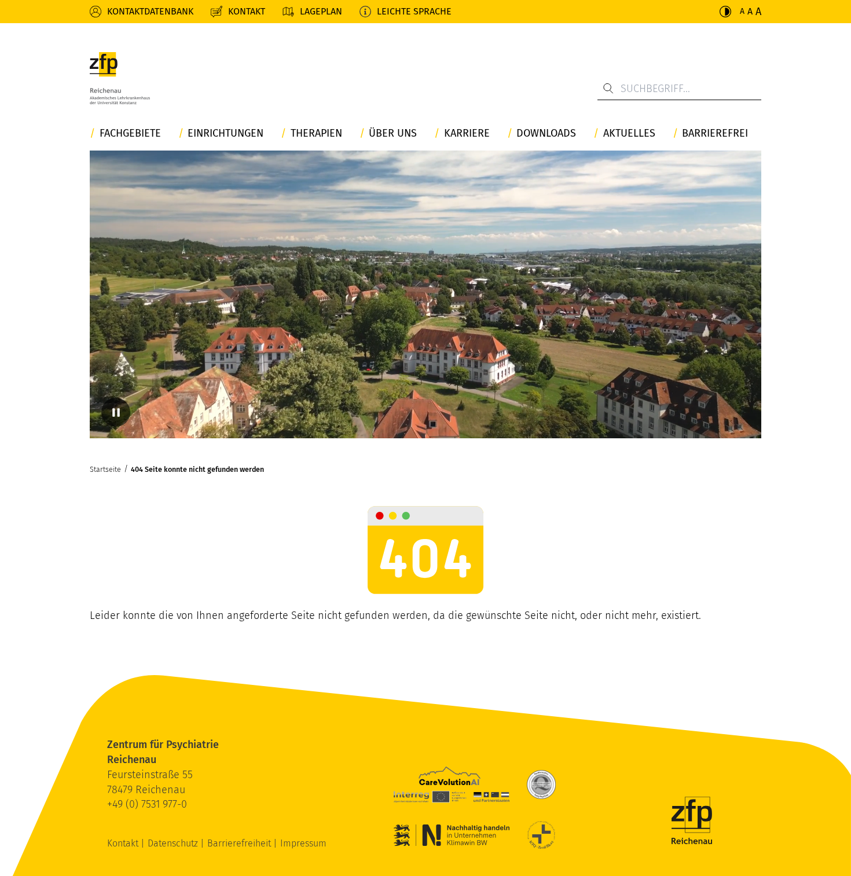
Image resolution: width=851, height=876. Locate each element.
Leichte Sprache (414, 11)
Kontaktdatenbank (150, 11)
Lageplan (321, 11)
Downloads (546, 133)
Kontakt (246, 11)
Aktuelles (629, 133)
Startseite (105, 469)
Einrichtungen (225, 133)
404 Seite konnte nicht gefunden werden (197, 469)
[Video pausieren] (115, 412)
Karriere (467, 133)
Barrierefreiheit (240, 843)
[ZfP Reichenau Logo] (120, 78)
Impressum (303, 843)
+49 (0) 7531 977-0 (147, 804)
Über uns (393, 133)
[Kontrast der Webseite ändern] (725, 11)
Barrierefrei (715, 133)
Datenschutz (174, 843)
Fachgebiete (130, 133)
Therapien (316, 133)
